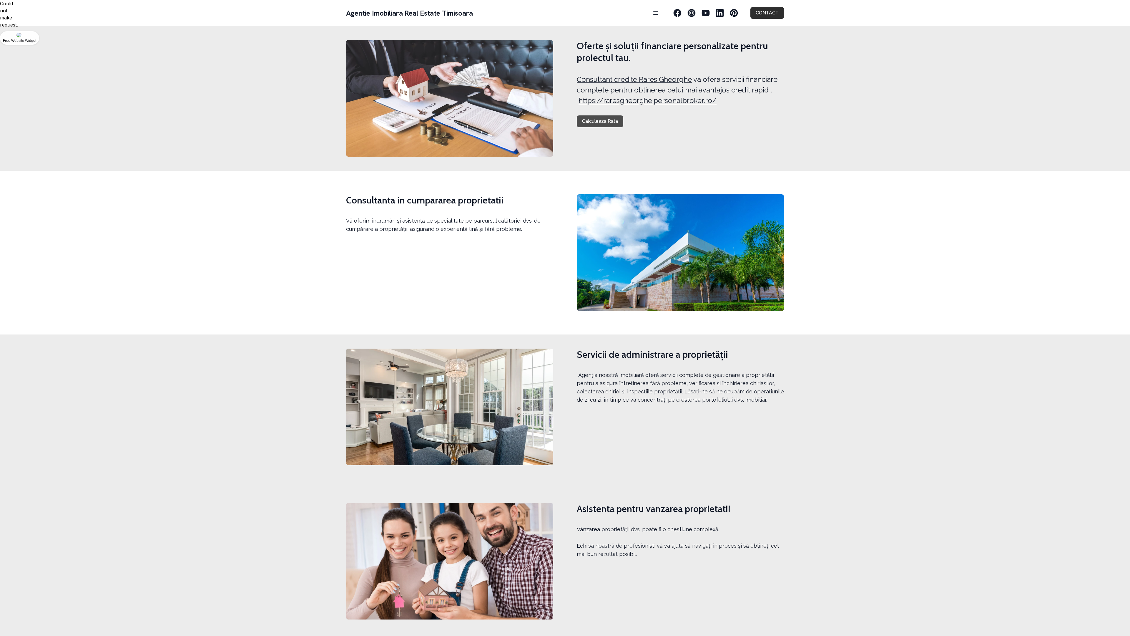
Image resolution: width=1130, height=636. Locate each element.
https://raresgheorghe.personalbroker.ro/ (648, 100)
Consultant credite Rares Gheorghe (634, 79)
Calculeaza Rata (600, 121)
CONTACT (767, 13)
